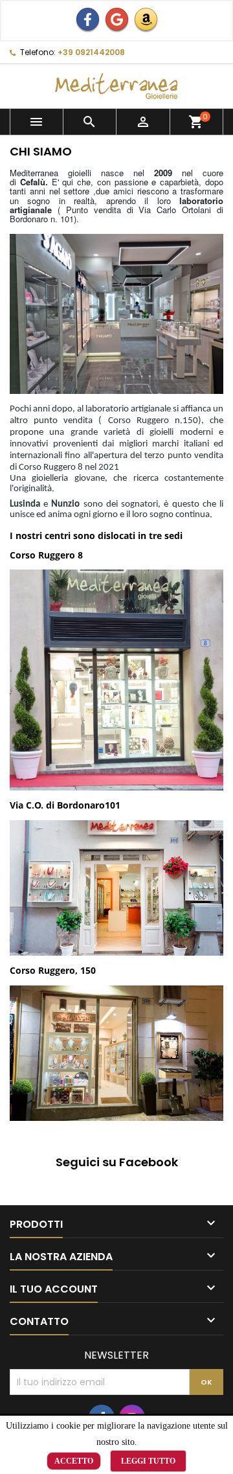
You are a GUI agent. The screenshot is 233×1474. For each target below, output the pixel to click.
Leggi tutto (148, 1461)
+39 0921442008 (91, 52)
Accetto (73, 1461)
